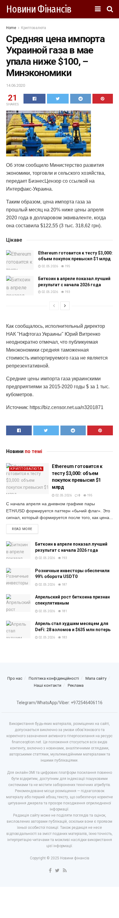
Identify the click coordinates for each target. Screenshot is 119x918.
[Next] (65, 306)
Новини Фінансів (39, 9)
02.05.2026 (49, 266)
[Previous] (54, 306)
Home (11, 28)
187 (64, 584)
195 (67, 266)
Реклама (76, 685)
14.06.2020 (15, 85)
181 (64, 611)
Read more (22, 529)
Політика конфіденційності (54, 678)
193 (67, 292)
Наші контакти (47, 685)
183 (64, 637)
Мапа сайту (95, 678)
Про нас (14, 678)
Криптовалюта (33, 28)
